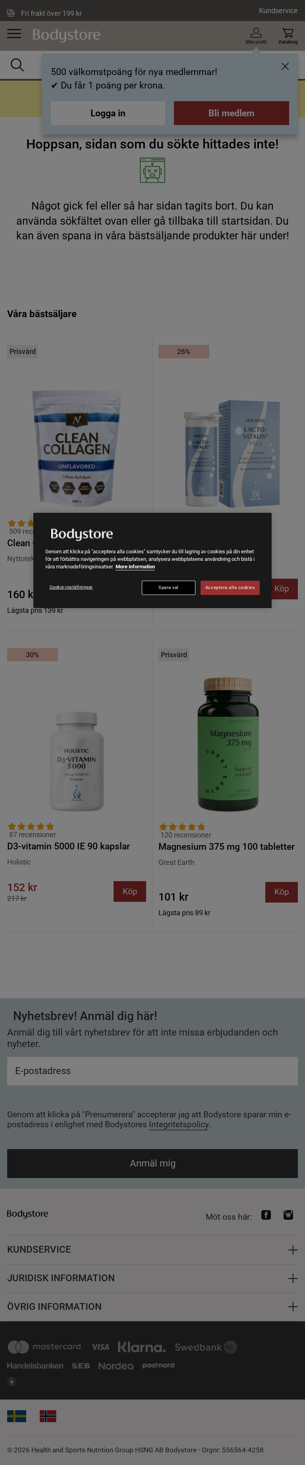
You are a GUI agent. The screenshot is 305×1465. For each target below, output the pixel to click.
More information (135, 567)
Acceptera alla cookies (230, 587)
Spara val (168, 587)
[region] (152, 560)
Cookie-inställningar (71, 587)
